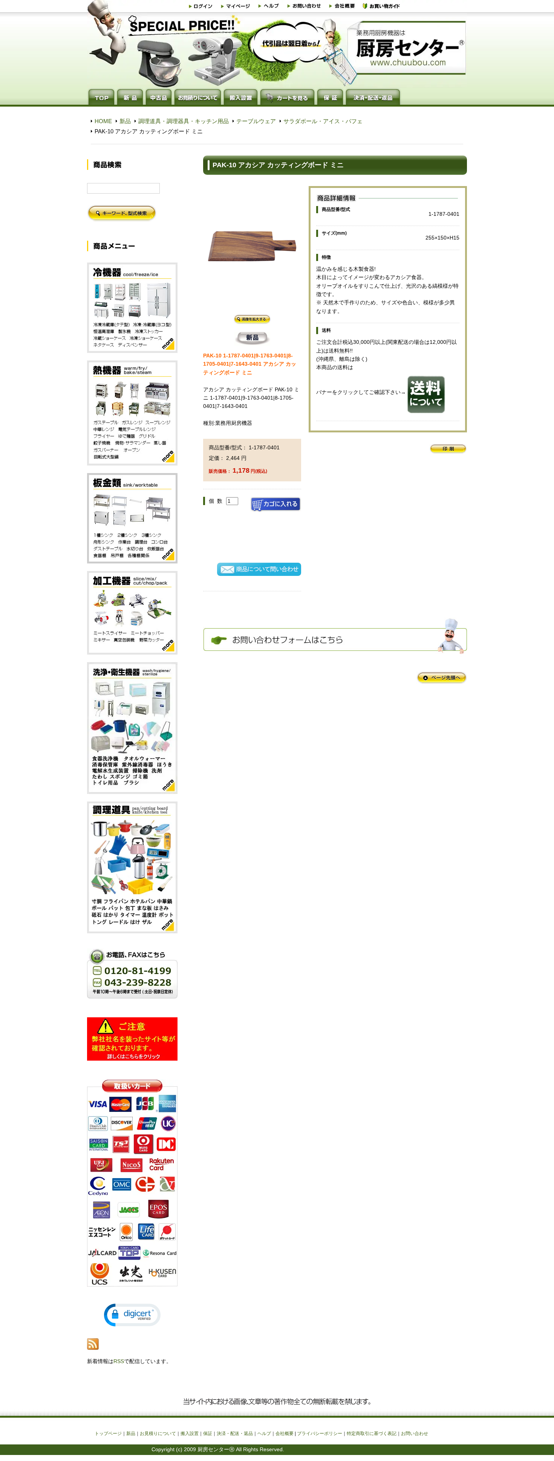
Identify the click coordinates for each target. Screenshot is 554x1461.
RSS (118, 1361)
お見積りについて (158, 1433)
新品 (125, 121)
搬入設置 (190, 1433)
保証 (207, 1433)
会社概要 (284, 1433)
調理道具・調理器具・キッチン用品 (183, 121)
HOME (103, 121)
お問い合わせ (414, 1433)
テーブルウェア (256, 121)
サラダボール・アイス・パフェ (323, 121)
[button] (132, 1315)
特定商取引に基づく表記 (371, 1433)
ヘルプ (264, 1433)
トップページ (108, 1433)
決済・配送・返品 (235, 1433)
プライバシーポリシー (319, 1433)
